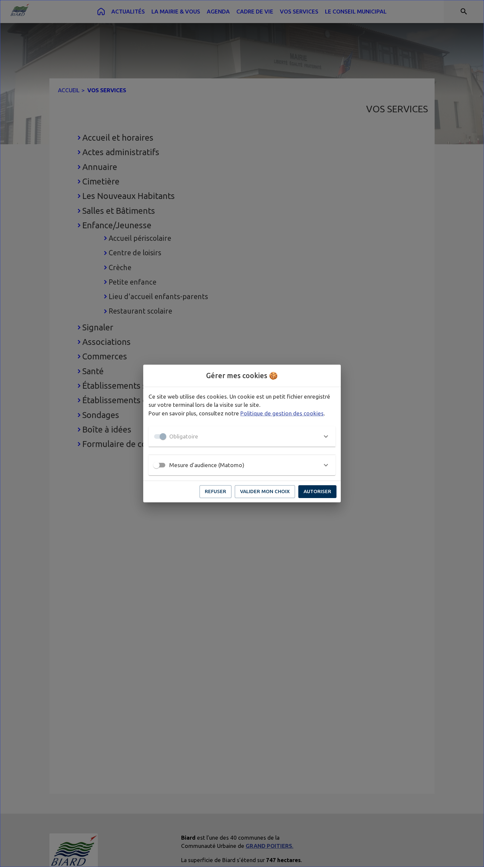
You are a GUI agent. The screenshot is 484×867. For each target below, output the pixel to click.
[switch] (156, 465)
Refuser (215, 491)
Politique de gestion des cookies (282, 413)
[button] (242, 436)
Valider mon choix (265, 491)
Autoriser (317, 491)
